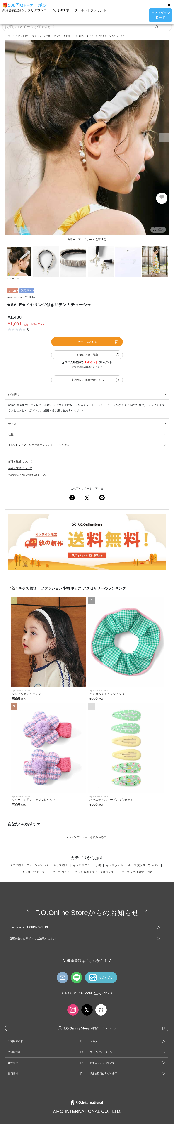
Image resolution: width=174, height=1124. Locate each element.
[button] (169, 5)
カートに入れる (87, 341)
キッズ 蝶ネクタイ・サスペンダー (95, 872)
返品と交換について (20, 468)
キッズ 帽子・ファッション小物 (34, 36)
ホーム (11, 36)
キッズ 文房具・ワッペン (143, 865)
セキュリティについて (102, 1062)
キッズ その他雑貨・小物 (136, 872)
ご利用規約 (14, 1052)
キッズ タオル (114, 865)
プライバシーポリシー (102, 1052)
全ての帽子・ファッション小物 (29, 865)
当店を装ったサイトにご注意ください (32, 938)
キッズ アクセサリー (64, 36)
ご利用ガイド (15, 1041)
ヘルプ (93, 1041)
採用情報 (13, 1073)
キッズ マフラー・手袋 (87, 865)
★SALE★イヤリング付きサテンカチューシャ (101, 36)
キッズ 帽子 (60, 865)
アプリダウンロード (160, 15)
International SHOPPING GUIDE (29, 927)
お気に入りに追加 (88, 354)
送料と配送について (20, 461)
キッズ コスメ (61, 872)
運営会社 (13, 1062)
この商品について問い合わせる (27, 475)
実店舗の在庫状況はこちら (87, 380)
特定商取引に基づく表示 (103, 1073)
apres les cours (15, 297)
